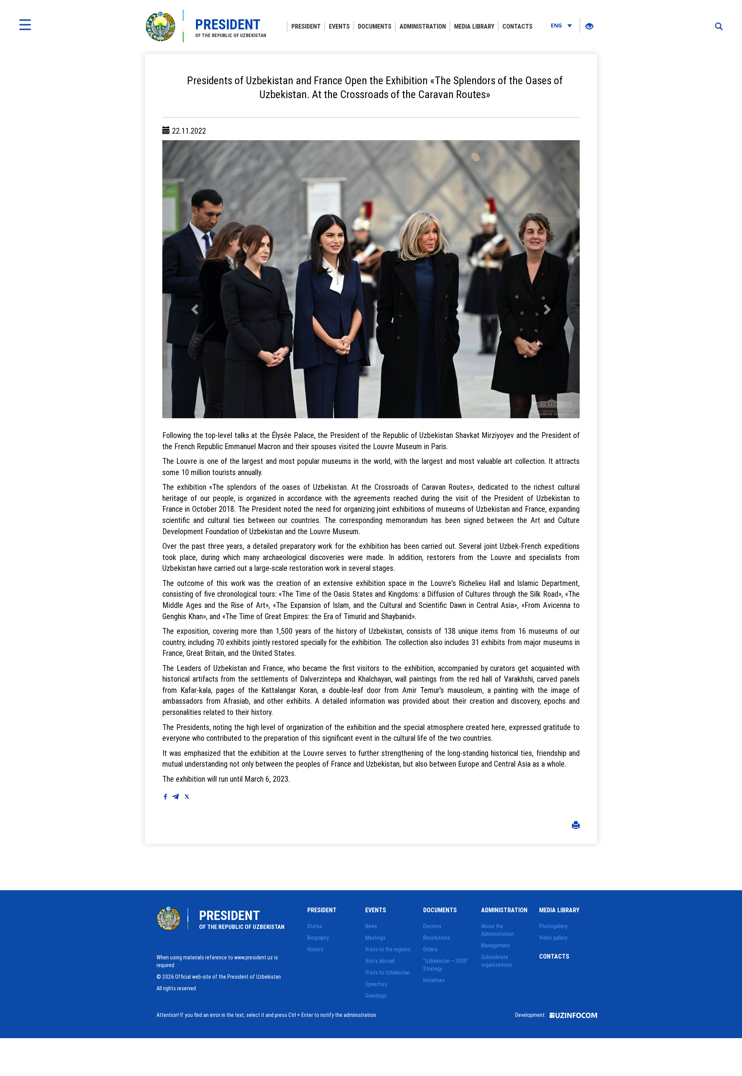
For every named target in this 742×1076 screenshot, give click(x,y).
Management (495, 945)
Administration (423, 26)
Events (339, 26)
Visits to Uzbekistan (387, 972)
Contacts (517, 26)
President (306, 26)
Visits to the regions (387, 949)
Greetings (375, 995)
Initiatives (434, 980)
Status (314, 926)
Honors (315, 949)
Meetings (375, 937)
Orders (430, 949)
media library (474, 26)
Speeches (376, 984)
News (371, 926)
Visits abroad (380, 960)
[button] (193, 279)
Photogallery (553, 926)
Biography (318, 937)
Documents (374, 26)
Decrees (432, 926)
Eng (557, 25)
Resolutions (436, 937)
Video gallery (553, 937)
